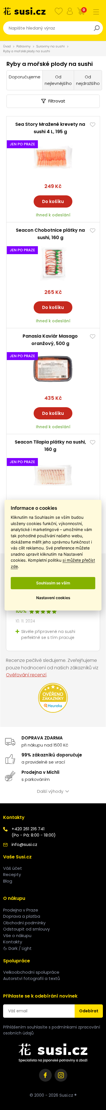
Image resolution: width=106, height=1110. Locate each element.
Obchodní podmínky (24, 923)
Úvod (7, 46)
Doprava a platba (21, 916)
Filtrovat (56, 101)
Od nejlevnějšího (58, 80)
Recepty (12, 874)
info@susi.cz (24, 844)
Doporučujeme (24, 77)
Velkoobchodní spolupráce (31, 972)
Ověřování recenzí (26, 675)
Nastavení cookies (53, 597)
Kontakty (12, 942)
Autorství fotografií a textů (31, 978)
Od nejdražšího (88, 80)
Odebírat (88, 1011)
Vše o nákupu (17, 935)
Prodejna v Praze (20, 910)
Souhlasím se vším (53, 583)
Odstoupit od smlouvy (26, 929)
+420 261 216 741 (28, 829)
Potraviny (23, 46)
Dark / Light (20, 948)
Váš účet (12, 868)
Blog (7, 881)
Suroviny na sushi (50, 46)
